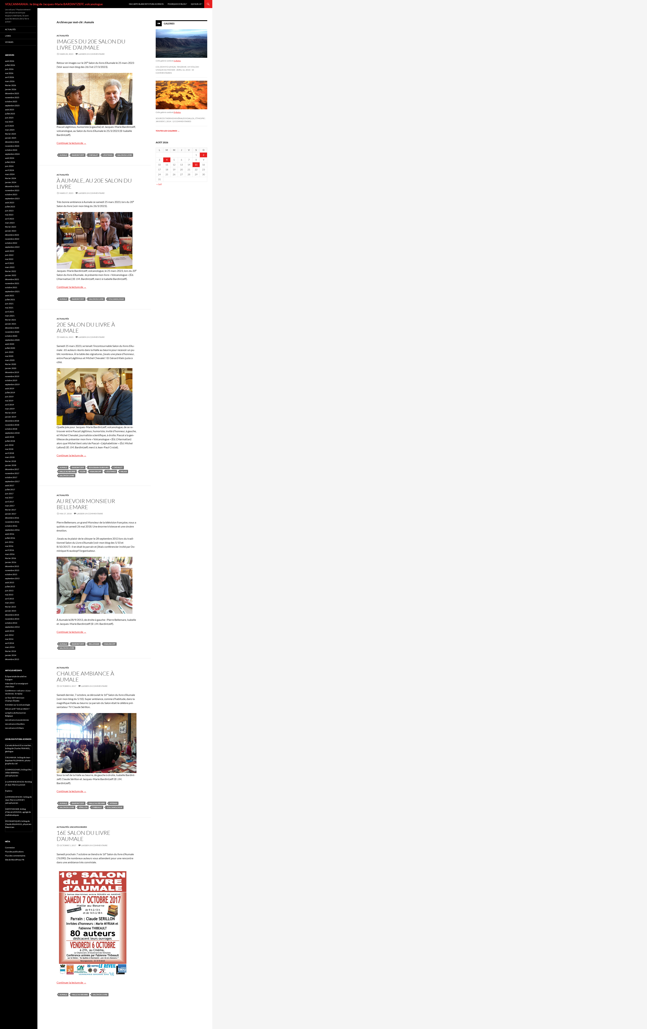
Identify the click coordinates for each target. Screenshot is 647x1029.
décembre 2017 (12, 469)
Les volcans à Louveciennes (17, 720)
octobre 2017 (11, 477)
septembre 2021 (12, 291)
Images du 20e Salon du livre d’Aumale (91, 44)
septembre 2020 (12, 340)
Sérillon (83, 807)
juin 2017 (9, 493)
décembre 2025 (12, 93)
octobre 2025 (11, 101)
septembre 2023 (12, 198)
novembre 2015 (12, 570)
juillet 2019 (10, 392)
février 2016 (10, 558)
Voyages (9, 42)
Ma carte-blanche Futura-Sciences (146, 4)
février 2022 (10, 271)
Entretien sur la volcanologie (17, 704)
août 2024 (9, 158)
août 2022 (9, 251)
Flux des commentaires (15, 855)
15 (196, 164)
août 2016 (9, 534)
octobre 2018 (11, 429)
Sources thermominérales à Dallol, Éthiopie (180, 118)
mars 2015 (9, 602)
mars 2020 (9, 360)
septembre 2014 (12, 627)
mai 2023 (9, 214)
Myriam (113, 803)
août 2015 (9, 582)
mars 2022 (9, 267)
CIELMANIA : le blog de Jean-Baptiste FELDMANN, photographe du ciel (18, 760)
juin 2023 (9, 210)
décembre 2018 (12, 421)
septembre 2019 (12, 384)
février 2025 (10, 134)
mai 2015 (9, 594)
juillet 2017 (10, 489)
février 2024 (10, 178)
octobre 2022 (11, 243)
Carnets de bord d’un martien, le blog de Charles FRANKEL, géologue (18, 748)
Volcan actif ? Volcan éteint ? (17, 709)
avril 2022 (9, 263)
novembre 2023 (12, 190)
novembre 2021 (12, 283)
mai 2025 (9, 121)
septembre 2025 (12, 105)
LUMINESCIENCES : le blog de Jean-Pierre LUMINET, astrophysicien (18, 800)
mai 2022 (9, 259)
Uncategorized (78, 827)
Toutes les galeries (168, 131)
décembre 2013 (12, 659)
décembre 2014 (12, 615)
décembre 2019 (12, 372)
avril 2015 (9, 598)
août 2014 (9, 631)
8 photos (177, 112)
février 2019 (10, 412)
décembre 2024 (12, 142)
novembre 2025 (12, 97)
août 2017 (9, 485)
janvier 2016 (10, 562)
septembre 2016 (12, 530)
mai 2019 (9, 400)
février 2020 (10, 364)
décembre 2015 (12, 566)
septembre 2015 (12, 578)
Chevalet (93, 155)
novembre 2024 (12, 146)
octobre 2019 (11, 380)
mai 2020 (9, 356)
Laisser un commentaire (91, 54)
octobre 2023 (11, 194)
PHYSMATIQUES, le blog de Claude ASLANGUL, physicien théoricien (18, 824)
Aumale (63, 155)
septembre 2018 (12, 433)
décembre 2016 (12, 518)
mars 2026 (9, 81)
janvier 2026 (10, 89)
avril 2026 (9, 77)
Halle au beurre (67, 471)
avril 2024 (9, 170)
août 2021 (9, 295)
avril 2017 (9, 501)
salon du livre (124, 155)
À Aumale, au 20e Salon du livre (94, 183)
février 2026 (10, 85)
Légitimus (108, 155)
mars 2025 (9, 129)
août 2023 (9, 202)
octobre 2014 (11, 623)
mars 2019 (9, 408)
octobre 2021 (11, 287)
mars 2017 (9, 505)
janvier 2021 (10, 324)
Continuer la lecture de (71, 142)
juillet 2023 (10, 206)
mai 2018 (9, 449)
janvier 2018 (10, 465)
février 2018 (10, 461)
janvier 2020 (10, 368)
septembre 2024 (12, 154)
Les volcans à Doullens (15, 724)
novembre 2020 (12, 332)
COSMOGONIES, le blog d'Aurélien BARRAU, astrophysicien (18, 772)
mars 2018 (9, 457)
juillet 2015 (10, 586)
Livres (8, 36)
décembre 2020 (12, 328)
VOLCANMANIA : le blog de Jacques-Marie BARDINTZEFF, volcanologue (54, 4)
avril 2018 (9, 453)
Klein (82, 471)
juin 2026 (9, 69)
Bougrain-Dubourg (99, 467)
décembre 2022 (12, 235)
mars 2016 (9, 554)
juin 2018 (9, 445)
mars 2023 (9, 222)
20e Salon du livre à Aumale (86, 327)
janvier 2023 (10, 231)
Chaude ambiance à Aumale (85, 676)
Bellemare (94, 644)
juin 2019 (9, 396)
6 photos (177, 60)
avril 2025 (9, 125)
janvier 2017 (10, 513)
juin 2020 (9, 352)
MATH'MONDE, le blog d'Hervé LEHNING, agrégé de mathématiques (18, 812)
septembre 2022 (12, 247)
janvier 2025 (10, 138)
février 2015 (10, 606)
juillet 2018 (10, 441)
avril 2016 (9, 550)
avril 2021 (9, 311)
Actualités (63, 35)
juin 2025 (9, 117)
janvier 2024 (10, 182)
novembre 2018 (12, 425)
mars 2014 (9, 647)
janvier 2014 (10, 655)
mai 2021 (9, 307)
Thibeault (97, 807)
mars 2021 (9, 315)
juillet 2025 (10, 113)
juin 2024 (9, 166)
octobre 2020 (11, 336)
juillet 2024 (10, 162)
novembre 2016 (12, 522)
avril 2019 (9, 404)
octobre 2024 (11, 150)
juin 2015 (9, 590)
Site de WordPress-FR (14, 859)
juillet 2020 (10, 348)
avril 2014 (9, 643)
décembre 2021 (12, 279)
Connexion (10, 847)
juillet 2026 (10, 65)
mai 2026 (9, 73)
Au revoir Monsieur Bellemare (86, 503)
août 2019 (9, 388)
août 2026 (9, 61)
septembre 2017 (12, 481)
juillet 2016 (10, 538)
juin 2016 (9, 542)
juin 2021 (9, 303)
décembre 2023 (12, 186)
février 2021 (10, 319)
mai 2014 (9, 639)
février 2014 (10, 651)
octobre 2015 (11, 574)
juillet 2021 (10, 299)
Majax (123, 471)
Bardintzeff (78, 155)
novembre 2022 (12, 239)
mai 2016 (9, 546)
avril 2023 (9, 218)
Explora (8, 791)
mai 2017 (9, 497)
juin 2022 (9, 255)
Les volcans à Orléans (14, 728)
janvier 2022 (10, 275)
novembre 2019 (12, 376)
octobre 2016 (11, 526)
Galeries (169, 23)
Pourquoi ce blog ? (177, 4)
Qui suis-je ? (196, 4)
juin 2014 (9, 635)
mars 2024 (9, 174)
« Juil (159, 184)
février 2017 (10, 509)
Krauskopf (95, 471)
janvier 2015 (10, 610)
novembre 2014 (12, 619)
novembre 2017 (12, 473)
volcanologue (116, 299)
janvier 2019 (10, 416)
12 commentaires (181, 121)
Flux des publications (14, 851)
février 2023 (10, 227)
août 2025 (9, 109)
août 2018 (9, 437)
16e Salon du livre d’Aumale (83, 835)
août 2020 (9, 344)
